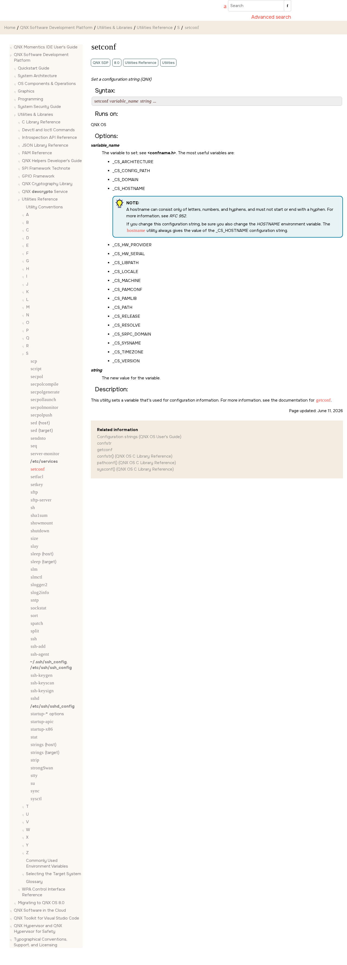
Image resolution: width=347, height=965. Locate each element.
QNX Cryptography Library (47, 184)
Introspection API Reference (49, 137)
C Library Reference (41, 122)
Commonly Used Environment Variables (47, 863)
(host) (40, 423)
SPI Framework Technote (46, 168)
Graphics (26, 91)
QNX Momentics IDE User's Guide (46, 47)
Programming (30, 99)
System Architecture (37, 76)
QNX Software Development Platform (56, 27)
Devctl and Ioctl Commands (48, 130)
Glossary (34, 881)
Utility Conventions (44, 207)
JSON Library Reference (45, 145)
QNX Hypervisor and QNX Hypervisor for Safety (38, 928)
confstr (104, 443)
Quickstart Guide (33, 68)
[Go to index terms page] (223, 6)
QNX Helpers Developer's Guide (52, 160)
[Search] (287, 5)
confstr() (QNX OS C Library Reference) (134, 456)
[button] (11, 47)
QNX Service (45, 191)
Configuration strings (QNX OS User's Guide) (139, 436)
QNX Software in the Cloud (40, 910)
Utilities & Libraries (114, 27)
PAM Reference (37, 153)
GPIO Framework (38, 176)
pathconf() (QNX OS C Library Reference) (136, 462)
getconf (105, 449)
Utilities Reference (155, 27)
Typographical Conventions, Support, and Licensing (40, 942)
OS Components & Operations (47, 83)
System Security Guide (39, 107)
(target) (42, 431)
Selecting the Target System (53, 874)
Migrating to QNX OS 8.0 (41, 902)
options (47, 714)
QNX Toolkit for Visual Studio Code (46, 918)
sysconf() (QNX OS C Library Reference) (135, 469)
